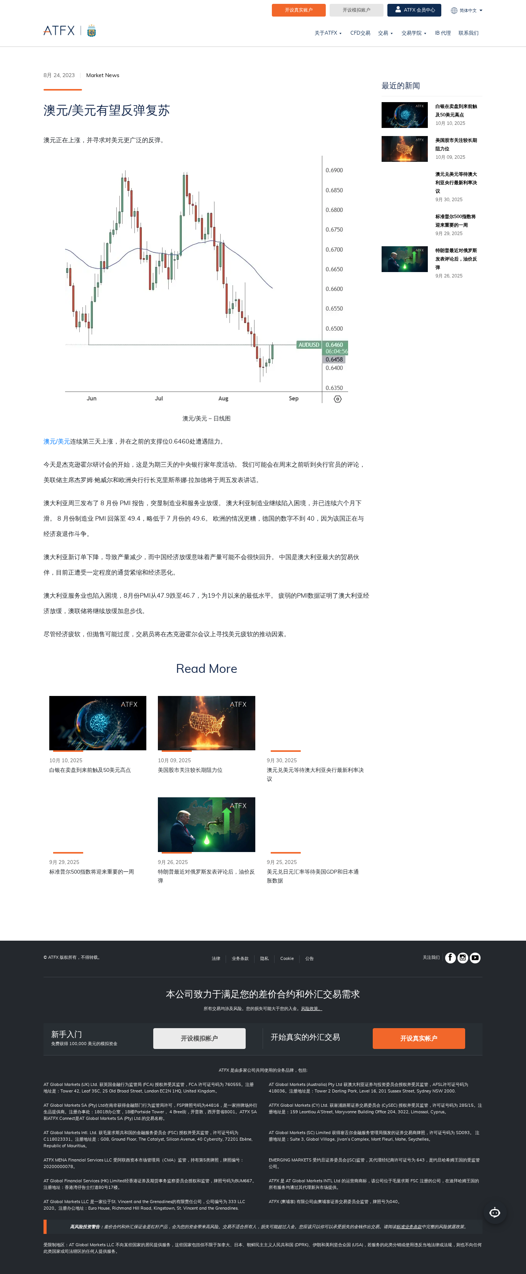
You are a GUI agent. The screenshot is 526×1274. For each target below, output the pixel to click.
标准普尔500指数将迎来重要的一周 (91, 872)
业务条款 (240, 958)
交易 (383, 33)
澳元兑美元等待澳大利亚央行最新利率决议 (315, 775)
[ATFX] (70, 30)
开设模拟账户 (356, 10)
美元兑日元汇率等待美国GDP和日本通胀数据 (313, 876)
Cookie (287, 958)
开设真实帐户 (418, 1038)
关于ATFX (326, 33)
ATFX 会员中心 (419, 10)
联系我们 (469, 33)
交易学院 (412, 33)
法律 (216, 958)
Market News (102, 75)
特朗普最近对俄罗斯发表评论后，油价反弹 (206, 876)
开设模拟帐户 (199, 1038)
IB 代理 (443, 33)
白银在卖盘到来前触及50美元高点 (90, 770)
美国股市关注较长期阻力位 (190, 770)
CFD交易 (360, 33)
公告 (309, 958)
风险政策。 (311, 1009)
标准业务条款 (409, 1227)
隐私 (264, 958)
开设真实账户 (299, 10)
